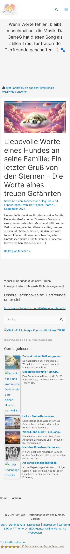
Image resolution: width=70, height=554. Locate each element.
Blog (43, 201)
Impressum (49, 524)
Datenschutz (17, 524)
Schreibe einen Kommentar (21, 201)
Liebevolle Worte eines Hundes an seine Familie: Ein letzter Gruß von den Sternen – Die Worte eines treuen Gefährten (33, 167)
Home (3, 498)
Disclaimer (33, 524)
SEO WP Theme (14, 528)
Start (3, 524)
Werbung (64, 524)
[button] (56, 9)
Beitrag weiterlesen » (17, 251)
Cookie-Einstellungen (13, 542)
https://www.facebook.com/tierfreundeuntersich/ (35, 308)
